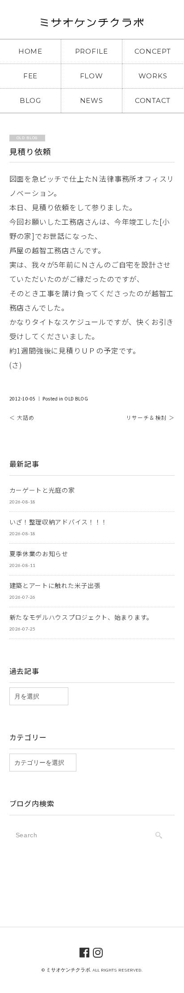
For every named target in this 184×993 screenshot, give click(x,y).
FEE (30, 76)
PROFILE (91, 51)
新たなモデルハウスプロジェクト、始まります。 (81, 617)
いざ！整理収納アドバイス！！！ (58, 521)
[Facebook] (84, 952)
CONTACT (153, 100)
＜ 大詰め (22, 417)
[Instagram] (98, 952)
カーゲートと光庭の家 (42, 490)
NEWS (91, 100)
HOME (30, 51)
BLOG (30, 100)
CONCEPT (152, 51)
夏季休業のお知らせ (38, 553)
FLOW (91, 76)
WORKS (152, 76)
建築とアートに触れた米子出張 (55, 585)
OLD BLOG (76, 398)
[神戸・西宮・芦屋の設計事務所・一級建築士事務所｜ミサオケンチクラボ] (92, 25)
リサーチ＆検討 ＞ (150, 417)
